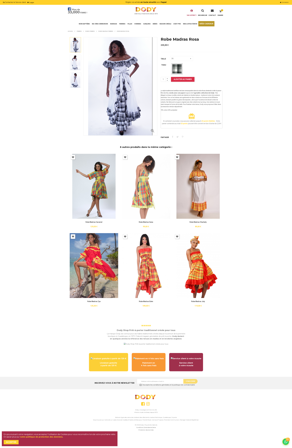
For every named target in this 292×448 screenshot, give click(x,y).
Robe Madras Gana (146, 222)
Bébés (155, 24)
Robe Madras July (198, 301)
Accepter (11, 442)
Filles (130, 24)
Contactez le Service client (15, 2)
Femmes (122, 24)
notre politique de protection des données (41, 437)
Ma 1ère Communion (100, 24)
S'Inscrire (190, 381)
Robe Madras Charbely (198, 222)
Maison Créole (165, 24)
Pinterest (183, 137)
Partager (173, 137)
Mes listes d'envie (190, 24)
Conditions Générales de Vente (146, 427)
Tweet (178, 137)
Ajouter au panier (183, 79)
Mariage (113, 24)
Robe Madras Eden (146, 301)
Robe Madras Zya (93, 301)
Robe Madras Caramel (94, 222)
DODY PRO (177, 24)
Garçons (146, 24)
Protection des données (146, 430)
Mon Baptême (84, 24)
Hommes (137, 24)
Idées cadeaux (206, 24)
